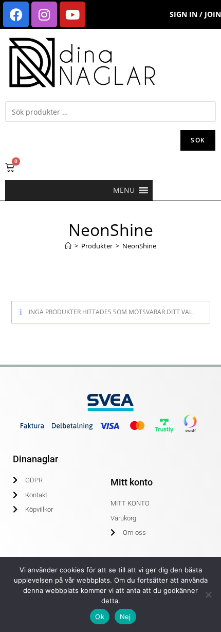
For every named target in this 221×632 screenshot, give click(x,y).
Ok (99, 616)
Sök (198, 140)
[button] (124, 190)
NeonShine (139, 245)
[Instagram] (44, 14)
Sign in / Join (195, 14)
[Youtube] (72, 14)
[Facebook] (16, 14)
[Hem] (68, 245)
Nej (125, 616)
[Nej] (208, 594)
